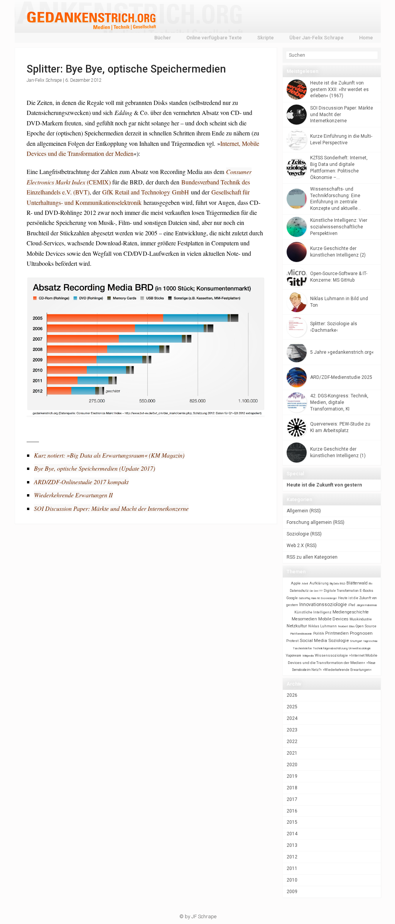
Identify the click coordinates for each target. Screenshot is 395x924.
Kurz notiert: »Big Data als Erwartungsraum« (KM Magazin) (109, 455)
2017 (292, 799)
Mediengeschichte (351, 612)
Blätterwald (357, 583)
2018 (292, 788)
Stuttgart (356, 641)
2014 (292, 833)
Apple (295, 583)
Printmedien (337, 633)
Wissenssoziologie (331, 655)
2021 (292, 753)
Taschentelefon (302, 648)
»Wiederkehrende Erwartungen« (347, 670)
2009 (292, 891)
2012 (292, 857)
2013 (292, 845)
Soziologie (298, 534)
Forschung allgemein (309, 522)
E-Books (366, 590)
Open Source (366, 626)
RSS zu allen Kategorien (312, 557)
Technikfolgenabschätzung (330, 648)
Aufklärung (319, 583)
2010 (292, 880)
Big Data (334, 583)
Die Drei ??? (316, 591)
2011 (292, 868)
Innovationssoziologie (323, 604)
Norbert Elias (346, 626)
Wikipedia (308, 655)
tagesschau (370, 641)
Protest (292, 641)
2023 (292, 730)
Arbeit (305, 583)
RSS (315, 511)
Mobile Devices (333, 619)
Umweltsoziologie (360, 648)
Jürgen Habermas (366, 605)
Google (292, 598)
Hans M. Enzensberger (324, 598)
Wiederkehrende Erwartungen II (73, 495)
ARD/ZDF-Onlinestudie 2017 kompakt (81, 482)
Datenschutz (299, 591)
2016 (292, 811)
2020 (292, 764)
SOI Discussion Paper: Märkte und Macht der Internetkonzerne (111, 508)
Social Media (313, 640)
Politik (318, 633)
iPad (351, 605)
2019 (292, 776)
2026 (292, 695)
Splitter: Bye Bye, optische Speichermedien (126, 69)
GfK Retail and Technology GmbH (145, 192)
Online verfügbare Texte (214, 38)
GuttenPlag (304, 598)
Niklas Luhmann (322, 626)
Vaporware (293, 655)
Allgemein (297, 511)
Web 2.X (295, 545)
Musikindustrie (360, 619)
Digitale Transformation (341, 591)
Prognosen (361, 633)
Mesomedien (304, 619)
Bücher (162, 38)
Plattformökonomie (301, 633)
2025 (292, 706)
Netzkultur (297, 625)
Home (366, 38)
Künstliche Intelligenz (312, 612)
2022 (292, 741)
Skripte (265, 38)
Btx (370, 583)
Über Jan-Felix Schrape (316, 38)
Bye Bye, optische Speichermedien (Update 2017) (94, 468)
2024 (292, 718)
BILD (342, 583)
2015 (292, 822)
